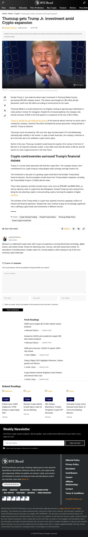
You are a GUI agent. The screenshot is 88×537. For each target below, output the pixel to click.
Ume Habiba (31, 355)
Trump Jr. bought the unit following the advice (29, 121)
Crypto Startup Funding (28, 217)
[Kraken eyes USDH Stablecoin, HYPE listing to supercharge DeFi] (11, 395)
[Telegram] (23, 498)
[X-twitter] (9, 498)
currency (14, 195)
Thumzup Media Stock (66, 217)
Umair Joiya (30, 367)
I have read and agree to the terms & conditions (22, 448)
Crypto (17, 14)
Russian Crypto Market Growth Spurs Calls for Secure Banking (33, 407)
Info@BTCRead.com (74, 499)
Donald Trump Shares (47, 217)
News (10, 14)
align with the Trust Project (70, 508)
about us (25, 479)
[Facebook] (4, 498)
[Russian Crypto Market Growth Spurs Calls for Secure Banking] (33, 395)
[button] (4, 3)
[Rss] (27, 498)
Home (4, 14)
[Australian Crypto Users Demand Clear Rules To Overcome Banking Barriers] (76, 395)
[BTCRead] (44, 2)
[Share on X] (4, 110)
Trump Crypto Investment (21, 221)
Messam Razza (10, 28)
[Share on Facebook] (4, 105)
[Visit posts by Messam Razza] (5, 238)
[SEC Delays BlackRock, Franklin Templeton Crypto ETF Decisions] (54, 395)
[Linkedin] (13, 498)
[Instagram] (18, 498)
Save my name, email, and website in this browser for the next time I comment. (31, 304)
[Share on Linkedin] (78, 228)
